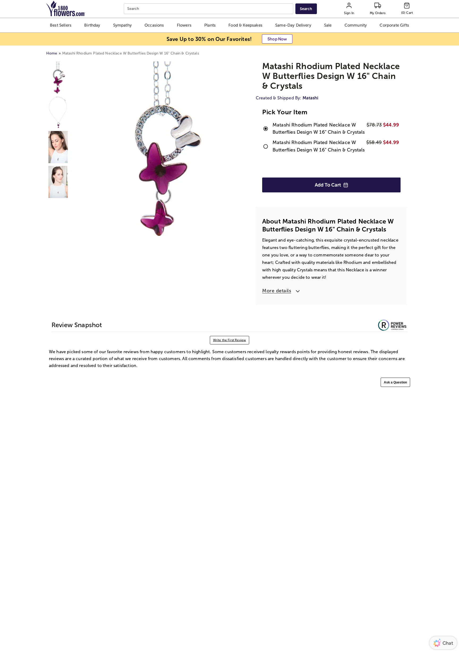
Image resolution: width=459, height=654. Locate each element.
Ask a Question (395, 382)
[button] (61, 25)
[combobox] (209, 9)
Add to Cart (328, 185)
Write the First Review (229, 340)
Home (51, 53)
